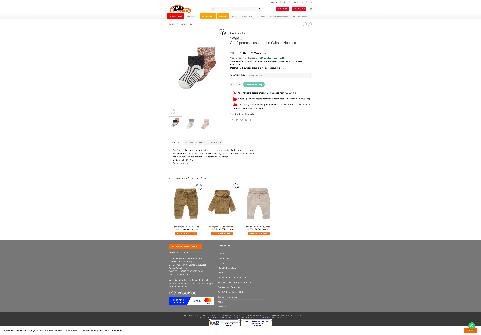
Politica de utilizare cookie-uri (232, 277)
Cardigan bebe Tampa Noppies (222, 227)
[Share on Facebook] (232, 120)
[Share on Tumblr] (251, 120)
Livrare (293, 2)
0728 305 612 (290, 92)
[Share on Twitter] (237, 120)
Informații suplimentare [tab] (196, 142)
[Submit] (260, 9)
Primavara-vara (185, 24)
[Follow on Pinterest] (185, 293)
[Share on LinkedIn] (246, 120)
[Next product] (305, 24)
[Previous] (173, 71)
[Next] (222, 71)
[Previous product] (310, 24)
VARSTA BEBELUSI (237, 75)
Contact (309, 2)
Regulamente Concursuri (229, 287)
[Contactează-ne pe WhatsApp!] (471, 325)
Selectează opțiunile (186, 233)
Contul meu (284, 2)
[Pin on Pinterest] (241, 120)
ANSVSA (222, 306)
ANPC (221, 302)
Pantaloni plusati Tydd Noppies (186, 227)
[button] (310, 9)
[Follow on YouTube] (194, 293)
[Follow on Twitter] (180, 293)
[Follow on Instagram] (176, 293)
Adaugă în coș (254, 84)
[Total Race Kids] (188, 8)
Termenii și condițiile (227, 297)
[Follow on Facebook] (171, 293)
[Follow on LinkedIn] (189, 293)
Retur (301, 2)
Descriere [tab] (175, 142)
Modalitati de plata (227, 268)
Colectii (172, 24)
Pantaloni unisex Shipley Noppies (259, 227)
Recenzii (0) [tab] (216, 142)
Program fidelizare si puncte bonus (234, 282)
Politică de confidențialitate (231, 292)
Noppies (241, 33)
